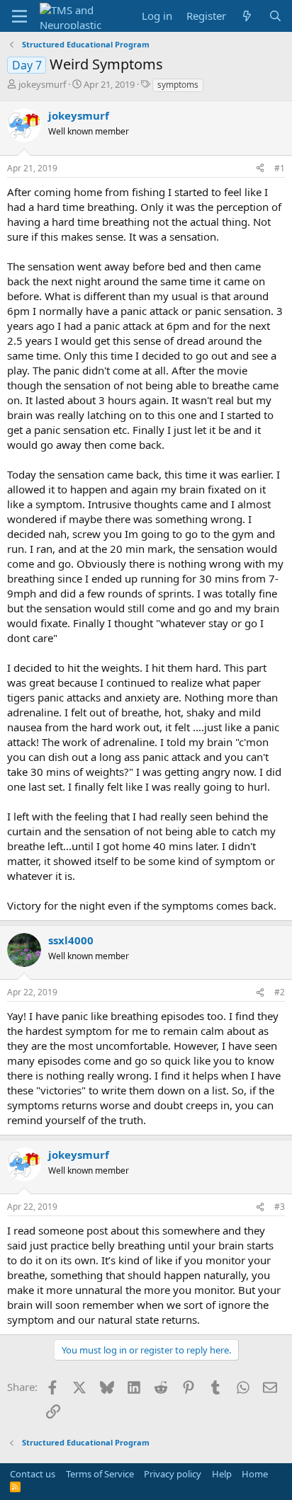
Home (255, 1473)
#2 (279, 992)
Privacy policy (172, 1473)
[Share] (260, 169)
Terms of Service (100, 1473)
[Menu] (19, 16)
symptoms (177, 85)
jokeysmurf (42, 84)
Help (222, 1473)
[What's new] (247, 16)
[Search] (275, 16)
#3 (279, 1207)
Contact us (32, 1473)
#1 (279, 168)
